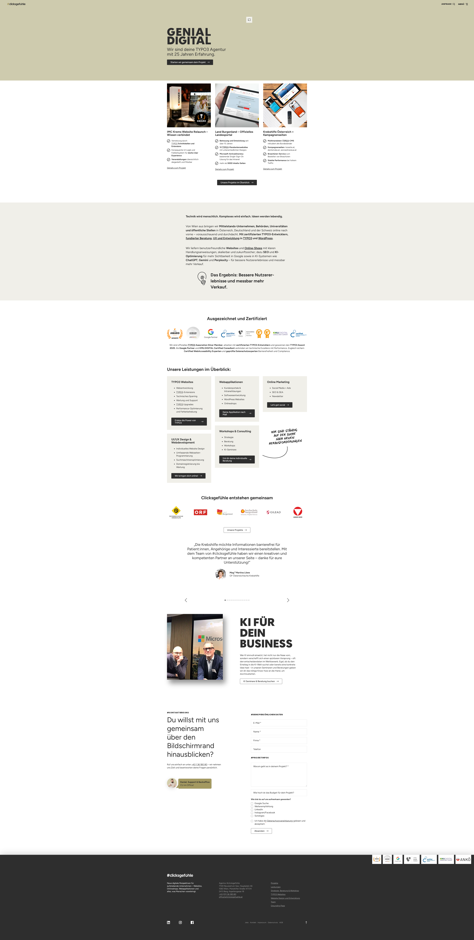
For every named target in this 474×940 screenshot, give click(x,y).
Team (273, 902)
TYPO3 (174, 143)
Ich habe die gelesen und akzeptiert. (280, 822)
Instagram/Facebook (265, 812)
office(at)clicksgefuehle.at (231, 897)
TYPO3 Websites (278, 894)
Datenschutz (273, 922)
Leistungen (276, 887)
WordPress (265, 238)
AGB (281, 922)
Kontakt (253, 922)
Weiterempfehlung (264, 806)
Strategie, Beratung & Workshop (285, 890)
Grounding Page (278, 906)
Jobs (247, 922)
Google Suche (262, 803)
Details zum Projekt (176, 168)
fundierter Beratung (199, 238)
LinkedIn (259, 809)
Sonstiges (259, 815)
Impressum (262, 922)
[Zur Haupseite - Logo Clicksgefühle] (16, 4)
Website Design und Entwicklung (285, 898)
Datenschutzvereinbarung (280, 820)
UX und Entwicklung (226, 238)
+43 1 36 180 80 (199, 764)
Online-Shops (253, 248)
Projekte (274, 883)
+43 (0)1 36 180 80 (227, 894)
